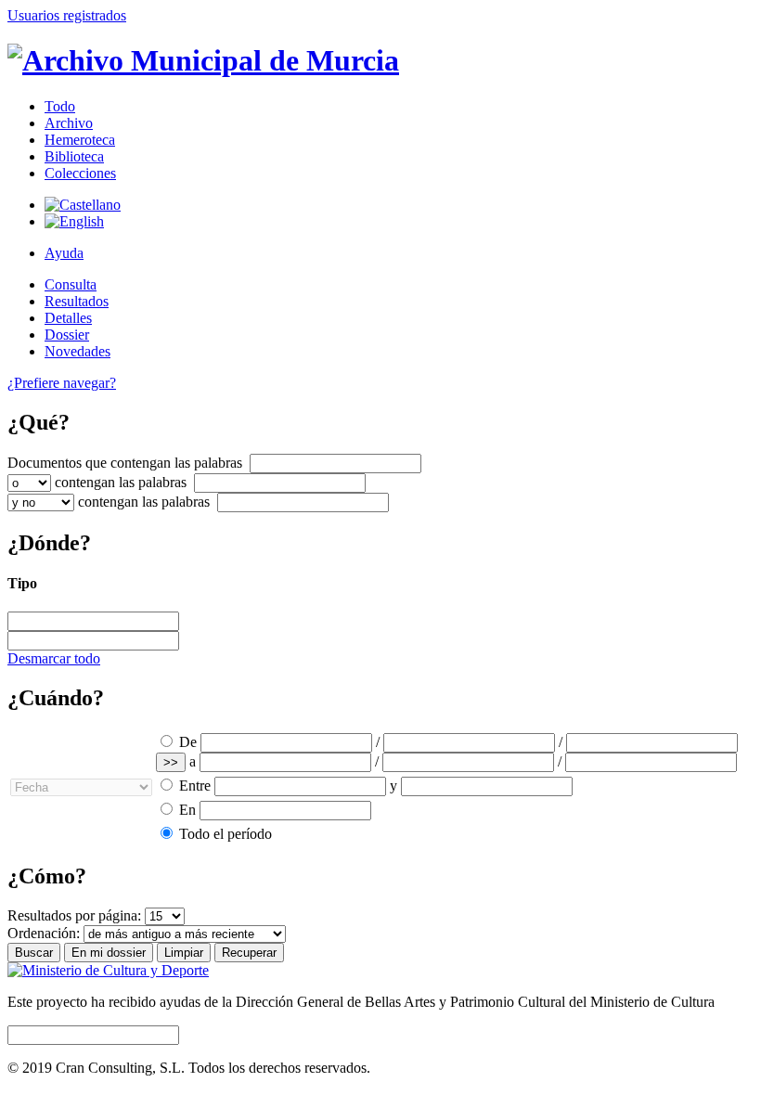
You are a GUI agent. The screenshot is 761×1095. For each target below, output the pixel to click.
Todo (60, 106)
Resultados (77, 301)
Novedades (77, 351)
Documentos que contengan (124, 462)
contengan (121, 482)
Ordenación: (43, 933)
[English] (74, 221)
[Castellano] (83, 205)
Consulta (71, 284)
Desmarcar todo (53, 658)
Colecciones (80, 173)
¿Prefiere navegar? (61, 383)
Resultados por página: (74, 915)
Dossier (67, 334)
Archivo (69, 123)
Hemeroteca (80, 140)
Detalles (68, 318)
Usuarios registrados (66, 15)
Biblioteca (74, 156)
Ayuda (64, 253)
